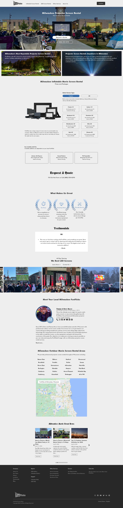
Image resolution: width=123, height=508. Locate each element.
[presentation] (1, 280)
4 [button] (59, 462)
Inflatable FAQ (35, 479)
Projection (71, 96)
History (15, 475)
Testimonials (16, 479)
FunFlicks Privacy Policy (18, 501)
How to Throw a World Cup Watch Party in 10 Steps (42, 442)
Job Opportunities (72, 471)
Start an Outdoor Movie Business (76, 473)
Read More (38, 456)
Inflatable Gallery (35, 473)
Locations (15, 477)
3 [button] (58, 462)
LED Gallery (34, 471)
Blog (14, 481)
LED (89, 96)
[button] (34, 445)
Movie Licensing (54, 471)
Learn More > (56, 264)
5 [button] (60, 462)
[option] (43, 443)
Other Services (57, 3)
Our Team (15, 473)
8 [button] (64, 462)
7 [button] (63, 462)
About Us (65, 3)
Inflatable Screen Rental (32, 3)
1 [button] (56, 462)
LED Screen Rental (46, 3)
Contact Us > (67, 264)
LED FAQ (33, 481)
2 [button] (57, 462)
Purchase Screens (54, 475)
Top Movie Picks (54, 477)
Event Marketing (54, 473)
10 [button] (66, 462)
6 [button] (62, 462)
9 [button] (65, 462)
